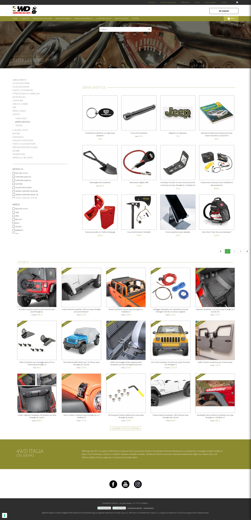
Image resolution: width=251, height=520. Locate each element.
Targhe (18, 125)
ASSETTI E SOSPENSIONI (23, 90)
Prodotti (26, 57)
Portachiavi (21, 118)
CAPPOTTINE (18, 100)
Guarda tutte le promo (125, 428)
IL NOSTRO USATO (20, 130)
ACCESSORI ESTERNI (21, 83)
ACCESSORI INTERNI (21, 87)
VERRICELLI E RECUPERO (23, 157)
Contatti (25, 18)
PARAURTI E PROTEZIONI (23, 140)
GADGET (16, 114)
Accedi (224, 2)
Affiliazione (185, 2)
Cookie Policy (120, 508)
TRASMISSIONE (19, 154)
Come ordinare (210, 2)
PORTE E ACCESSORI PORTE (24, 144)
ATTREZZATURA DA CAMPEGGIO (26, 93)
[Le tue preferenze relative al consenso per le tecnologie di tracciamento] (4, 515)
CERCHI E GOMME (20, 104)
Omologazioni (121, 18)
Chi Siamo (151, 2)
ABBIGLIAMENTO (20, 80)
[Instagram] (137, 488)
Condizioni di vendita (134, 508)
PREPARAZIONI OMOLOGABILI (25, 147)
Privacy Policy (105, 508)
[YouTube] (125, 488)
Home (15, 18)
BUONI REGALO (19, 97)
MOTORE (16, 133)
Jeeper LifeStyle (22, 122)
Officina (135, 18)
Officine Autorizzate (168, 2)
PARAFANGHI (18, 137)
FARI (14, 107)
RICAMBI (16, 151)
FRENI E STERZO (19, 111)
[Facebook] (113, 488)
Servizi (197, 2)
